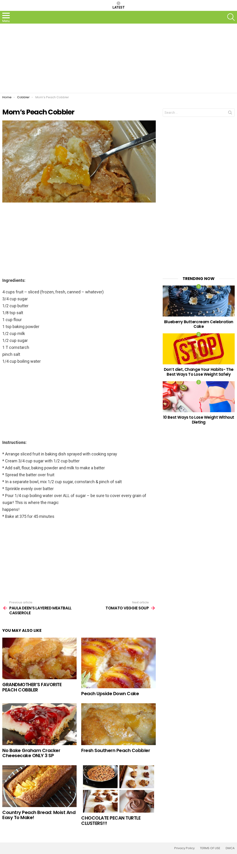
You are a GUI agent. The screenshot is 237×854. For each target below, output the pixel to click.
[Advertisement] (118, 58)
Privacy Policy (184, 848)
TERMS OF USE (210, 848)
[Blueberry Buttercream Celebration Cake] (199, 301)
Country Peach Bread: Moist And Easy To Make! (38, 815)
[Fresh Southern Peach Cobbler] (118, 724)
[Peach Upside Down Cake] (118, 663)
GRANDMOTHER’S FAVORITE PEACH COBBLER (32, 687)
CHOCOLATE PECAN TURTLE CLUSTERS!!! (110, 820)
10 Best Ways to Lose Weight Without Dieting (198, 420)
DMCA (230, 848)
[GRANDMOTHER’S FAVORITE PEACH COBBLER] (39, 658)
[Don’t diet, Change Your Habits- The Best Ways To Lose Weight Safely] (199, 348)
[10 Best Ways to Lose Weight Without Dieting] (199, 396)
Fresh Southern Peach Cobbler (115, 750)
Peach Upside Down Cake (110, 693)
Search (230, 113)
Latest (118, 7)
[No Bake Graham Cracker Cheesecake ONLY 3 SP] (39, 724)
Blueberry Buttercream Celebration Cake (198, 324)
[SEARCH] (231, 17)
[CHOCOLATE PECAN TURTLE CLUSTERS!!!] (118, 789)
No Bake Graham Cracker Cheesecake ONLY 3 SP (31, 753)
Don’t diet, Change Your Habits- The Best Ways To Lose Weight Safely (199, 372)
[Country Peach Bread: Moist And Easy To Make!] (39, 786)
